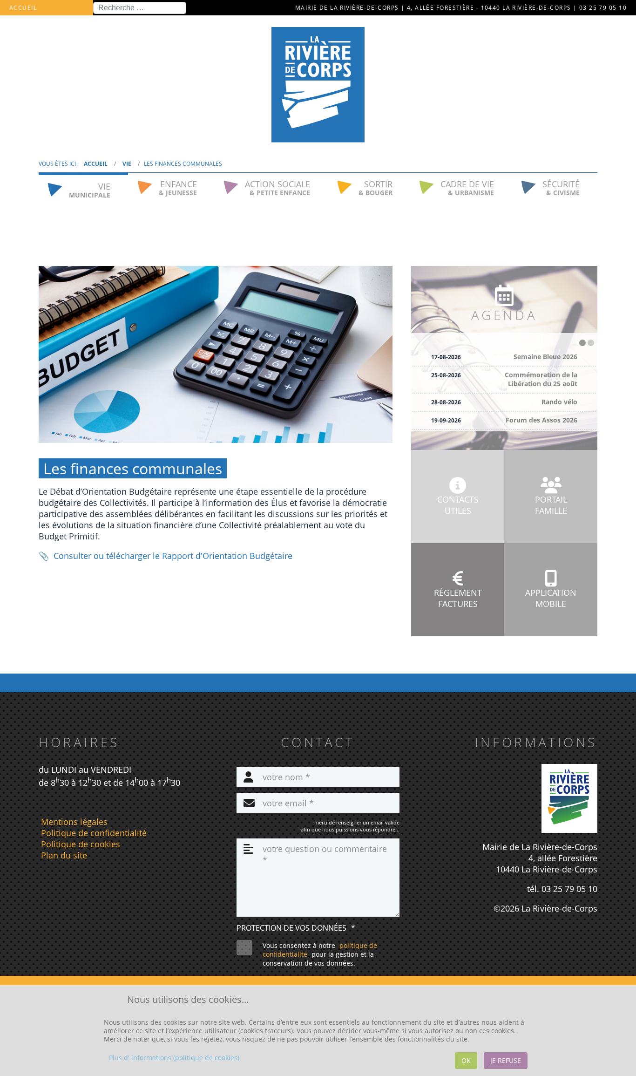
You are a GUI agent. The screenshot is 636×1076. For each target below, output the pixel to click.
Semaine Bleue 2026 (545, 356)
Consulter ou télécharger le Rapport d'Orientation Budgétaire (173, 555)
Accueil (23, 8)
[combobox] (139, 8)
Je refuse (505, 1060)
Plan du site (64, 855)
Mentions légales (74, 821)
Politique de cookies (80, 844)
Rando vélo (559, 401)
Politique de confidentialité (94, 832)
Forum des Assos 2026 (541, 419)
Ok (466, 1060)
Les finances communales (132, 468)
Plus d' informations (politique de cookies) (174, 1057)
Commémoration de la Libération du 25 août (541, 379)
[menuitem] (83, 188)
